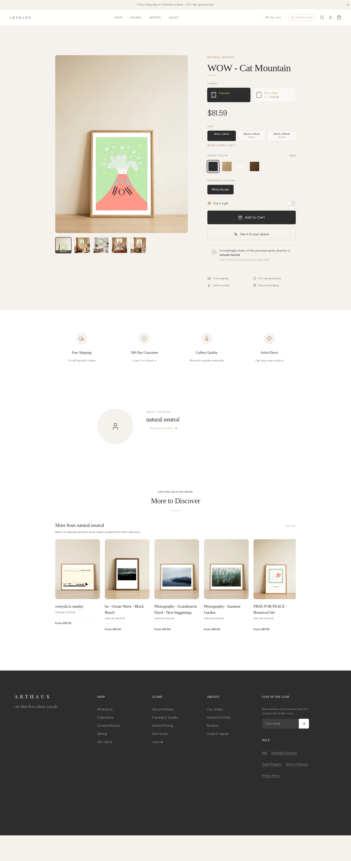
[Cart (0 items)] (339, 17)
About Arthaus (163, 709)
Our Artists (215, 709)
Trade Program (218, 734)
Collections (105, 717)
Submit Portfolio (219, 717)
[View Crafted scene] (119, 245)
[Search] (322, 17)
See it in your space (254, 234)
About (174, 17)
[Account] (330, 17)
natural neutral (221, 57)
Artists (155, 17)
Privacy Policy (271, 775)
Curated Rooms (108, 725)
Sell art (275, 17)
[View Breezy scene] (101, 245)
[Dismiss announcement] (347, 4)
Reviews (213, 725)
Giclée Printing (162, 725)
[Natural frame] (227, 166)
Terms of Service (297, 764)
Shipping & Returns (284, 753)
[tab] (228, 95)
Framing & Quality (165, 717)
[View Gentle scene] (82, 245)
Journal (157, 742)
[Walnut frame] (254, 166)
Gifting (102, 734)
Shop (118, 17)
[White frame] (240, 166)
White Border (220, 189)
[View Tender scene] (138, 245)
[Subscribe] (304, 724)
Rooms (136, 17)
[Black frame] (213, 166)
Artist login (304, 17)
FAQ (264, 753)
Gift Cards (104, 742)
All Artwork (105, 709)
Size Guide (160, 734)
